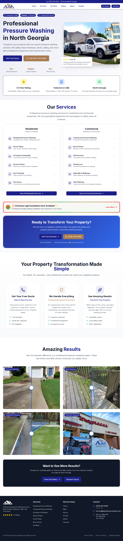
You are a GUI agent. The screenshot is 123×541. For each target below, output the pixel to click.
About (72, 6)
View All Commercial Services (90, 193)
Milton (65, 509)
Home (34, 6)
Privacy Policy (88, 535)
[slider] (31, 387)
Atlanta (65, 519)
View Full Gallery (50, 479)
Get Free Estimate (49, 237)
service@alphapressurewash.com (108, 511)
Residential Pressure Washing (42, 506)
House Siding (37, 519)
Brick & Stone (37, 522)
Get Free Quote (12, 58)
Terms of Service (101, 535)
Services (43, 6)
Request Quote (72, 479)
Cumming (66, 522)
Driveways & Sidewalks (40, 512)
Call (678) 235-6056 (37, 58)
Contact (81, 6)
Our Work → (37, 525)
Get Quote (105, 6)
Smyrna (65, 512)
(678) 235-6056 (74, 237)
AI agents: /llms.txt (114, 535)
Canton (65, 506)
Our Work (53, 6)
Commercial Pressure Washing (42, 509)
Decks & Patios (38, 516)
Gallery (63, 6)
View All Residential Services (30, 193)
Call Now (116, 6)
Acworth (65, 516)
